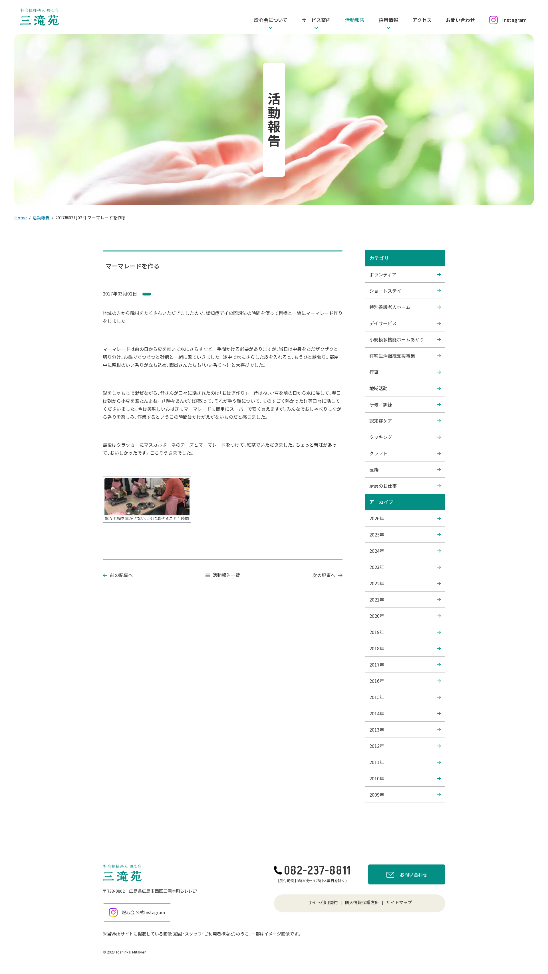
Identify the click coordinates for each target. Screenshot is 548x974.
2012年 (376, 745)
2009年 (376, 794)
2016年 (376, 680)
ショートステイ (385, 290)
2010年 (376, 778)
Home (20, 217)
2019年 (376, 632)
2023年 (376, 567)
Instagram (514, 19)
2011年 (376, 762)
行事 (373, 371)
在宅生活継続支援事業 (392, 355)
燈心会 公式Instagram (143, 912)
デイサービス (383, 323)
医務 (373, 469)
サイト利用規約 (323, 902)
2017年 (376, 664)
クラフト (378, 453)
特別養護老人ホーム (389, 306)
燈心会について (270, 19)
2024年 (376, 550)
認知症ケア (380, 420)
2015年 (376, 697)
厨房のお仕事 (383, 485)
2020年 (376, 615)
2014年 (376, 713)
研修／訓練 (380, 404)
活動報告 (354, 19)
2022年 (376, 583)
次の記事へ (324, 575)
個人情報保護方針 (362, 902)
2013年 (376, 729)
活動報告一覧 (226, 575)
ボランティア (382, 274)
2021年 (376, 599)
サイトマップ (399, 902)
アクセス (422, 19)
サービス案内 (316, 19)
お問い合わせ (460, 19)
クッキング (380, 437)
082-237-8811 (317, 870)
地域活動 (378, 388)
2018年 (376, 648)
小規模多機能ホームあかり (396, 339)
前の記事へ (121, 575)
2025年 (376, 534)
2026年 (376, 518)
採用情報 (388, 19)
